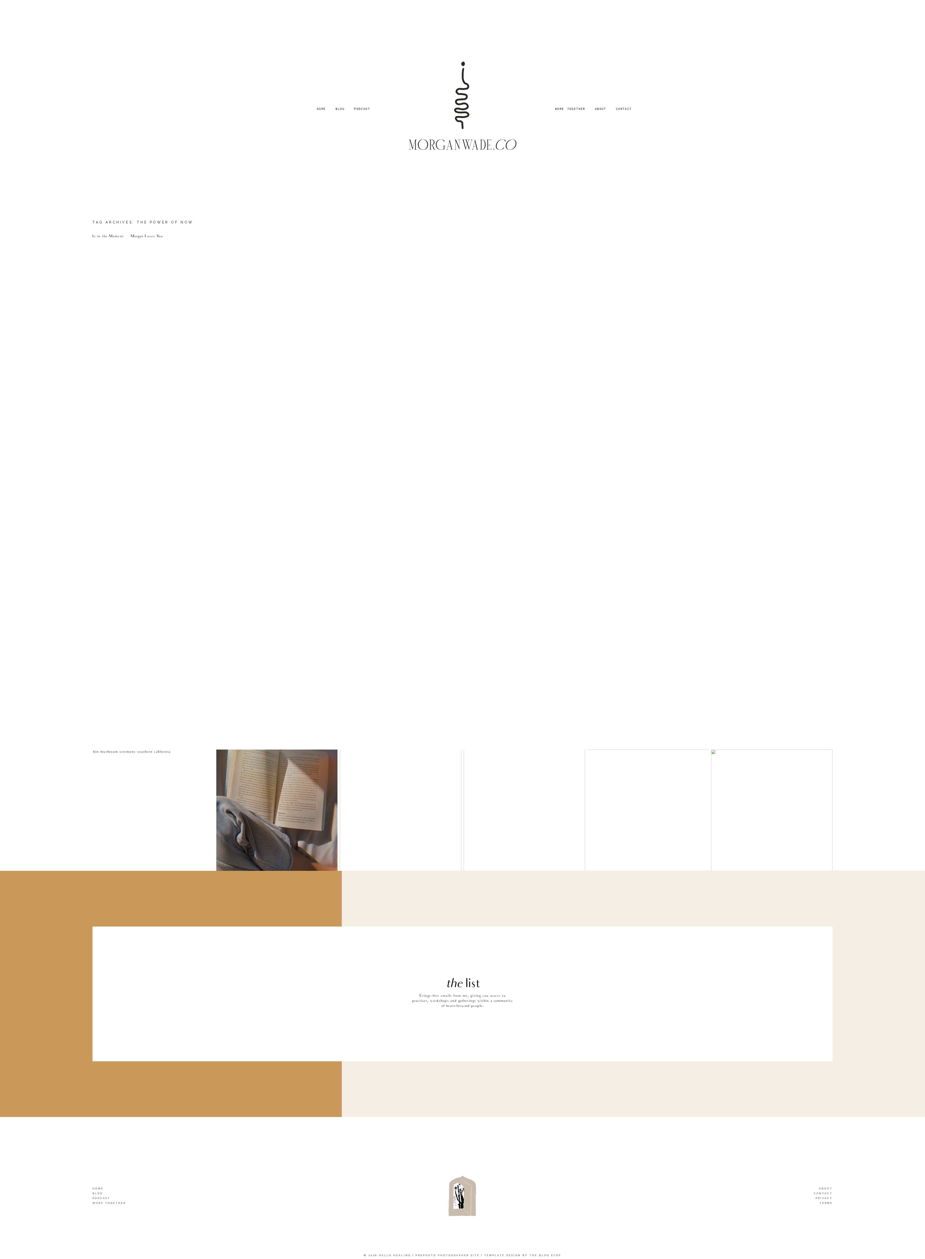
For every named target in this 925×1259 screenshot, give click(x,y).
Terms (826, 1203)
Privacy (824, 1198)
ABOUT (600, 109)
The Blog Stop (545, 1255)
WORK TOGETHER (570, 109)
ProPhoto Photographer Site (448, 1255)
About (825, 1188)
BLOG (340, 109)
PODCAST (362, 109)
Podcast (101, 1198)
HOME (321, 109)
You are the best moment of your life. (147, 247)
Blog (97, 1193)
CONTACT (624, 109)
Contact (823, 1193)
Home (98, 1188)
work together (109, 1203)
